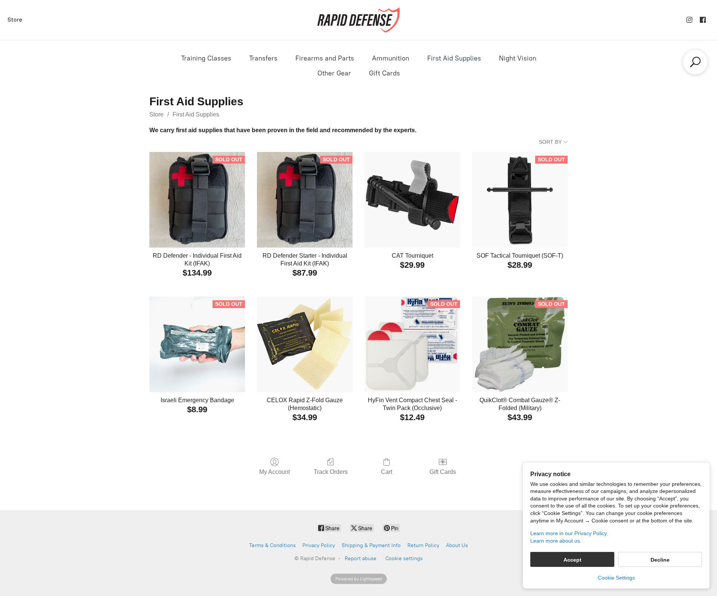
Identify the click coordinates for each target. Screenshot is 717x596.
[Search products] (695, 62)
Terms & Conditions (272, 545)
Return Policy (423, 545)
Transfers (263, 58)
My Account (274, 472)
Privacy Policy (318, 545)
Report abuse (360, 558)
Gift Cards (384, 73)
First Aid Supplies (454, 58)
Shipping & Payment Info (371, 545)
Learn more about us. (555, 541)
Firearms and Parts (324, 58)
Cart (386, 472)
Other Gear (334, 73)
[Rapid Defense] (358, 20)
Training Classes (206, 58)
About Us (457, 545)
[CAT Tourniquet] (412, 200)
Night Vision (517, 58)
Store (14, 19)
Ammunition (390, 58)
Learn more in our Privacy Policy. (569, 533)
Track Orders (331, 472)
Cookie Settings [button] (616, 578)
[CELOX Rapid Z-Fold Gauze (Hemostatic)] (305, 344)
